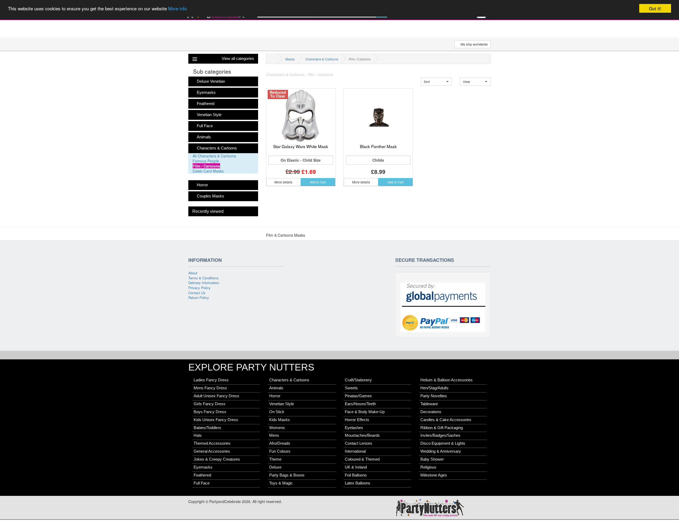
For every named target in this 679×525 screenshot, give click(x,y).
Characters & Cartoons (217, 148)
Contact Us (197, 292)
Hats (198, 435)
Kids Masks (279, 420)
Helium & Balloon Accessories (446, 380)
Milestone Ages (433, 475)
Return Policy (198, 297)
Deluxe (275, 467)
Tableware (429, 404)
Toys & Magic (281, 483)
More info (177, 8)
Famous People (206, 161)
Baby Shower (432, 459)
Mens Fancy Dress (210, 388)
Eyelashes (354, 428)
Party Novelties (433, 396)
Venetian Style (209, 115)
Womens (277, 428)
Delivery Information (203, 282)
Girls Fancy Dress (209, 404)
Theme (275, 459)
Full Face (205, 126)
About (192, 272)
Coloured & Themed (362, 459)
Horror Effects (357, 420)
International (355, 451)
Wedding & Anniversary (440, 451)
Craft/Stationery (358, 380)
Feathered (205, 104)
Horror (202, 185)
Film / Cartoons (206, 166)
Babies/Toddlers (207, 428)
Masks (290, 59)
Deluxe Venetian (211, 81)
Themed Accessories (212, 443)
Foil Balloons (356, 475)
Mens (274, 435)
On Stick (276, 412)
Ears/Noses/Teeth (360, 404)
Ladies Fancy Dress (211, 380)
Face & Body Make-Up (365, 412)
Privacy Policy (199, 287)
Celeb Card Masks (208, 171)
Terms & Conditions (203, 277)
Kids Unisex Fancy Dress (216, 420)
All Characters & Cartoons (214, 155)
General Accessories (212, 451)
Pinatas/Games (358, 396)
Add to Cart (318, 182)
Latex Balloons (357, 483)
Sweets (351, 388)
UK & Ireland (356, 467)
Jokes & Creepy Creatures (217, 459)
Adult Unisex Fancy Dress (216, 396)
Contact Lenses (358, 443)
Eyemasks (206, 92)
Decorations (430, 412)
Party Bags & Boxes (286, 475)
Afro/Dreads (279, 443)
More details (283, 182)
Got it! (655, 8)
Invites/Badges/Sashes (440, 435)
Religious (428, 467)
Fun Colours (279, 451)
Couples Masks (210, 196)
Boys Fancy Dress (210, 412)
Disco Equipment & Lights (442, 443)
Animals (204, 137)
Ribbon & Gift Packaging (441, 428)
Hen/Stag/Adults (434, 388)
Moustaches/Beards (362, 435)
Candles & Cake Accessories (445, 420)
